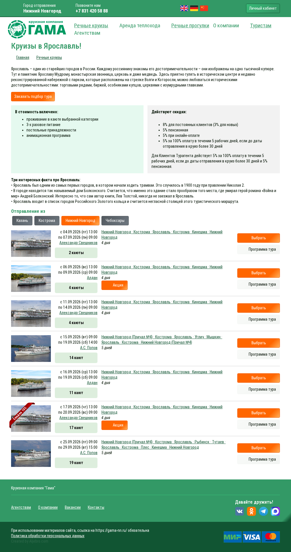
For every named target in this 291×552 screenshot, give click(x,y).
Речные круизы (91, 25)
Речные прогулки (190, 25)
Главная (22, 57)
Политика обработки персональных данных (47, 536)
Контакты (96, 507)
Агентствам (21, 507)
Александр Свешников (78, 242)
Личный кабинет (263, 8)
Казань (22, 220)
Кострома (47, 220)
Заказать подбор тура (33, 96)
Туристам (260, 25)
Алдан (92, 277)
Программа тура (262, 249)
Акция (118, 285)
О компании (48, 507)
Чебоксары (115, 220)
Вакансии (73, 507)
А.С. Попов (88, 347)
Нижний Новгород (80, 220)
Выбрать (258, 238)
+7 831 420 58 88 (92, 11)
